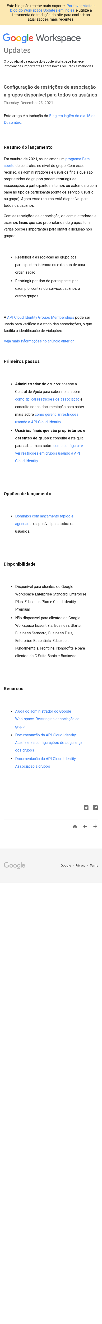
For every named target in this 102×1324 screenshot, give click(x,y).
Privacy (81, 865)
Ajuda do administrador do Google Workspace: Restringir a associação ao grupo (47, 719)
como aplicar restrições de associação (47, 399)
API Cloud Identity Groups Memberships (40, 317)
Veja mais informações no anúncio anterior (39, 341)
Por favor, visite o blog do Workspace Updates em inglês (53, 8)
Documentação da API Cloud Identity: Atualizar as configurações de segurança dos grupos (48, 742)
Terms (94, 865)
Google (66, 865)
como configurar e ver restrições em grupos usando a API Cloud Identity (49, 453)
